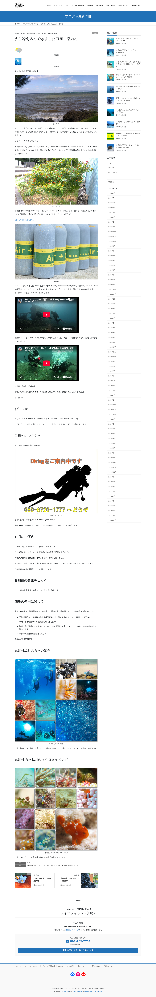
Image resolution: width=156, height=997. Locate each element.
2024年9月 (111, 304)
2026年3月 (111, 217)
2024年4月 (111, 328)
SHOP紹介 (70, 966)
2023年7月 (111, 371)
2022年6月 (111, 434)
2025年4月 (111, 270)
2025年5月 (111, 265)
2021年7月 (111, 486)
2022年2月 (111, 453)
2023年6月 (111, 376)
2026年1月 (111, 227)
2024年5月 (111, 323)
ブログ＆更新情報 (48, 966)
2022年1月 (111, 458)
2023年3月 (111, 390)
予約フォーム (82, 966)
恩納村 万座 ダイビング (70, 865)
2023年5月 (111, 381)
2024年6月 (111, 318)
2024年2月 (111, 337)
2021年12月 (112, 462)
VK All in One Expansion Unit (93, 991)
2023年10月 (112, 357)
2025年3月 (111, 275)
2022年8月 (111, 424)
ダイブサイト (112, 172)
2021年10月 (112, 472)
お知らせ (111, 168)
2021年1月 (111, 515)
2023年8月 (111, 366)
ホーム (18, 966)
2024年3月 (111, 333)
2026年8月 (111, 193)
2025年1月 (111, 285)
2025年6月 (111, 260)
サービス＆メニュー (31, 966)
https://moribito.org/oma (24, 220)
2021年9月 (111, 477)
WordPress (65, 991)
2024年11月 (112, 294)
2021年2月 (111, 511)
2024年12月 (112, 289)
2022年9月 (111, 419)
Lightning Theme (77, 991)
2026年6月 (111, 203)
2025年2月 (111, 280)
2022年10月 (112, 414)
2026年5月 (111, 208)
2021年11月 (112, 467)
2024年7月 (111, 313)
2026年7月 (111, 198)
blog (95, 33)
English (60, 966)
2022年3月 (111, 448)
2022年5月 (111, 438)
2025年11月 (112, 236)
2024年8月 (111, 309)
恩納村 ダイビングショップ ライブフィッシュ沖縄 (44, 865)
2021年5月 (111, 496)
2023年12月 (112, 347)
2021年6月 (111, 491)
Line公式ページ (72, 930)
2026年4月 (111, 212)
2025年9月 (111, 246)
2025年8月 (111, 251)
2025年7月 (111, 256)
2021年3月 (111, 506)
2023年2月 (111, 395)
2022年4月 (111, 443)
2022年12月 (112, 405)
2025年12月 (112, 232)
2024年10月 (112, 299)
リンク (110, 177)
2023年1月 (111, 400)
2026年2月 (111, 222)
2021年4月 (111, 501)
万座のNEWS (108, 966)
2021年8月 (111, 482)
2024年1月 (111, 342)
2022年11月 (112, 410)
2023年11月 (112, 352)
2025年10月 (112, 241)
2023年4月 (111, 386)
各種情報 (111, 182)
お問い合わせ (95, 966)
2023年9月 (111, 361)
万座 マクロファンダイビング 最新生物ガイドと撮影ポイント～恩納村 (128, 64)
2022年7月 (111, 429)
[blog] (23, 878)
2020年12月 (112, 520)
